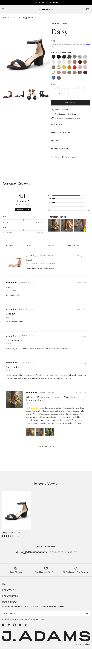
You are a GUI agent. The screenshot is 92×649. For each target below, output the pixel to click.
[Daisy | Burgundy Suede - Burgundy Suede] (85, 72)
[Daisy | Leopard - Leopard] (80, 62)
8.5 (84, 88)
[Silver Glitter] (12, 536)
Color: (61, 52)
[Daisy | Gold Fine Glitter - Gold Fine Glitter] (85, 62)
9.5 (59, 93)
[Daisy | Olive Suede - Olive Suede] (59, 78)
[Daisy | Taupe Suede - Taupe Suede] (69, 72)
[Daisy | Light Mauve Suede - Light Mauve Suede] (53, 72)
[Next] (44, 54)
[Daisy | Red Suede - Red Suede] (74, 67)
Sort (69, 246)
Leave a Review (23, 209)
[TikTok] (26, 625)
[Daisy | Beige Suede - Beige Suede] (69, 62)
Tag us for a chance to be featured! (46, 552)
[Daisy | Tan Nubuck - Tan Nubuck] (74, 62)
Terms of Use (27, 619)
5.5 (54, 88)
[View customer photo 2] (67, 225)
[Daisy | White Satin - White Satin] (59, 62)
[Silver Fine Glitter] (10, 536)
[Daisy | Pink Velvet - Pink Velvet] (80, 67)
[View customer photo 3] (80, 225)
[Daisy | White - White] (53, 62)
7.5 (74, 88)
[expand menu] (3, 9)
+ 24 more (16, 536)
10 (63, 93)
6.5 (64, 88)
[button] (87, 9)
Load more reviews (46, 446)
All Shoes (14, 18)
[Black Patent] (4, 536)
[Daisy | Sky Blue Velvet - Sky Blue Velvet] (53, 78)
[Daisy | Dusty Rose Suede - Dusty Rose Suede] (64, 72)
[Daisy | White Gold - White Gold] (59, 67)
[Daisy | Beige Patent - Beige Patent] (64, 62)
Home (4, 18)
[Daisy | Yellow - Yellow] (64, 67)
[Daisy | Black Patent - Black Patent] (59, 57)
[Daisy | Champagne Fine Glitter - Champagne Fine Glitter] (74, 72)
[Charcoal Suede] (8, 536)
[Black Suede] (6, 536)
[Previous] (7, 54)
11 (68, 93)
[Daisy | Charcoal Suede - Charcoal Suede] (69, 57)
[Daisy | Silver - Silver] (85, 57)
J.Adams (86, 644)
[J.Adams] (46, 9)
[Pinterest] (9, 625)
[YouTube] (20, 625)
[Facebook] (3, 625)
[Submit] (87, 613)
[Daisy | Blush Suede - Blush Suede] (59, 72)
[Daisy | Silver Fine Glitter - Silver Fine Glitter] (74, 57)
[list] (26, 54)
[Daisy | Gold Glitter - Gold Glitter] (53, 67)
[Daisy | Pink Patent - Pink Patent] (85, 67)
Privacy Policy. (39, 619)
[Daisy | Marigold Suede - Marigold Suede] (69, 67)
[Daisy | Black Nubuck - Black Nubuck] (53, 57)
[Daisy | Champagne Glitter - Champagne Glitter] (80, 72)
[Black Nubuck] (2, 536)
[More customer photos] (87, 225)
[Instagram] (14, 625)
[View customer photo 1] (54, 225)
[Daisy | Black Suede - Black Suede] (64, 57)
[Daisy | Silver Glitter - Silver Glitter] (80, 57)
